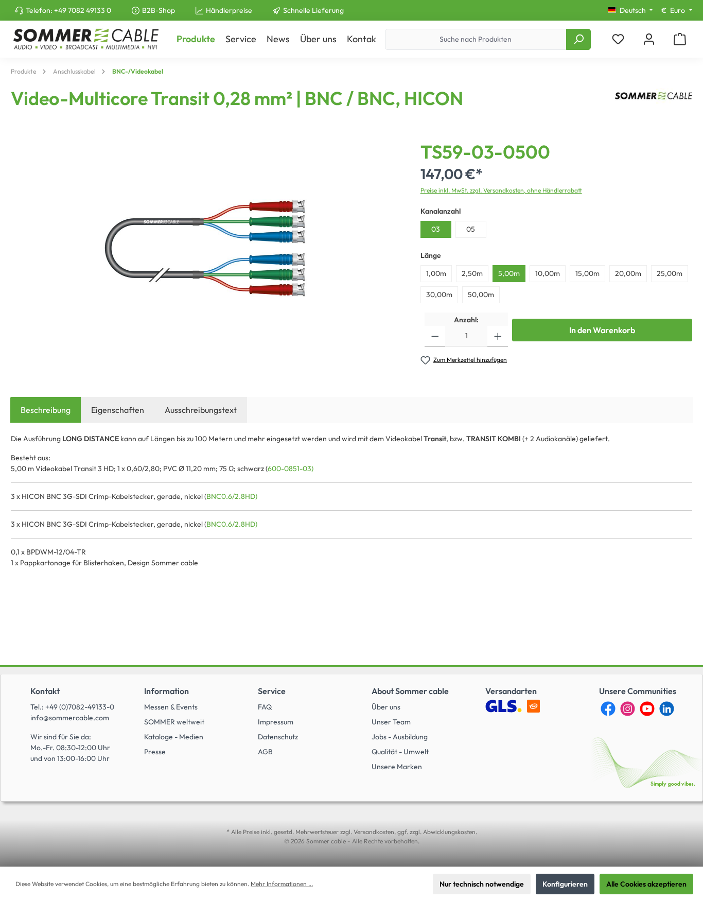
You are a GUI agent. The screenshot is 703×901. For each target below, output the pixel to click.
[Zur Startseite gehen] (85, 39)
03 (435, 229)
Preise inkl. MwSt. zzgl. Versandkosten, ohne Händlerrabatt (501, 190)
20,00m (628, 273)
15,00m (587, 273)
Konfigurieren (565, 884)
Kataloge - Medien (173, 736)
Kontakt (45, 691)
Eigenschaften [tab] (117, 410)
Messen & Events (171, 707)
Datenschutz (278, 736)
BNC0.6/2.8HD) (231, 496)
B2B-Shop (158, 10)
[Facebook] (608, 709)
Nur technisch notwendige (482, 884)
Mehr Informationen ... (282, 884)
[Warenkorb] (680, 39)
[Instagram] (628, 709)
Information (166, 691)
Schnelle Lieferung (313, 10)
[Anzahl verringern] (435, 336)
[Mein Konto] (649, 39)
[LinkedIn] (667, 709)
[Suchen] (578, 39)
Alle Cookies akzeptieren (646, 884)
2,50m (472, 273)
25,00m (669, 273)
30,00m (439, 294)
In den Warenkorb (602, 330)
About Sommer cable (410, 691)
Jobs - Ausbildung (400, 736)
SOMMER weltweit (174, 721)
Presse (155, 751)
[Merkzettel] (618, 39)
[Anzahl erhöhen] (497, 336)
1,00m (436, 273)
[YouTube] (647, 709)
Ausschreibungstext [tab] (201, 410)
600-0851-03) (290, 468)
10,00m (547, 273)
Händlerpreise (229, 10)
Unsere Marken (397, 766)
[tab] (45, 410)
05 (470, 229)
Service (272, 691)
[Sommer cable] (653, 102)
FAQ (265, 707)
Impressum (275, 721)
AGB (265, 751)
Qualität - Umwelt (400, 751)
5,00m (509, 273)
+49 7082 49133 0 (82, 10)
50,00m (481, 294)
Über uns (386, 707)
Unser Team (391, 721)
